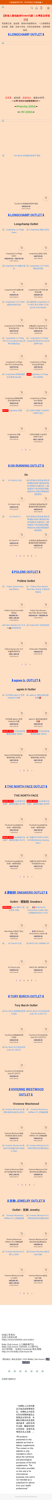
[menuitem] (22, 449)
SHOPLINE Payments (30, 1497)
